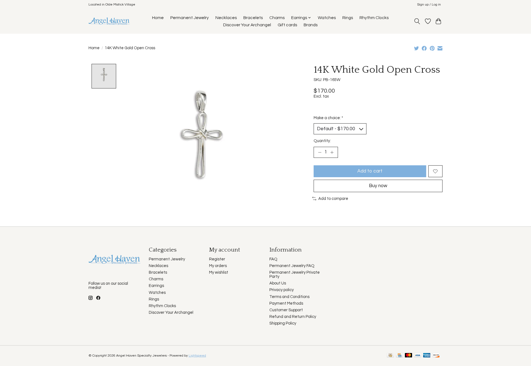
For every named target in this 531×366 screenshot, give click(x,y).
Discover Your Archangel (247, 25)
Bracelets (253, 17)
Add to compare (333, 199)
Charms (277, 17)
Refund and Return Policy (292, 317)
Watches (327, 17)
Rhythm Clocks (374, 17)
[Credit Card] (399, 355)
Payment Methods (286, 303)
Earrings (156, 286)
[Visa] (417, 355)
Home (158, 17)
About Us (277, 283)
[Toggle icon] (417, 21)
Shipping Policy (282, 323)
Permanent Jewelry (189, 17)
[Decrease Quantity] (320, 152)
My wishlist (218, 272)
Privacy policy (281, 290)
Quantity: (322, 141)
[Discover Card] (436, 355)
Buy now (378, 185)
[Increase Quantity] (332, 152)
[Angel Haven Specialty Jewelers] (109, 21)
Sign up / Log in (429, 4)
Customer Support (286, 310)
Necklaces (226, 17)
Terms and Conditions (289, 297)
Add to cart (369, 171)
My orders (218, 266)
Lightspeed (197, 355)
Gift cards (287, 25)
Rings (347, 17)
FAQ (273, 259)
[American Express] (426, 355)
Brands (310, 25)
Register (217, 259)
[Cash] (390, 355)
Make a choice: (328, 118)
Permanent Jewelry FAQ (291, 266)
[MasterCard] (408, 355)
